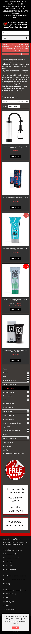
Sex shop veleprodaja (9, 594)
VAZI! (15, 627)
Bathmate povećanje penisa (11, 558)
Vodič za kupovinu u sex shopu (12, 550)
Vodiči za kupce (8, 562)
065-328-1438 (18, 4)
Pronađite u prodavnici (22, 101)
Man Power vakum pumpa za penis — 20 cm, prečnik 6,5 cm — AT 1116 (15, 146)
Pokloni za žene (8, 566)
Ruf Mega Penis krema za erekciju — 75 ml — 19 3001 (15, 300)
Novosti (5, 598)
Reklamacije (6, 584)
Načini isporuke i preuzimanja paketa (14, 590)
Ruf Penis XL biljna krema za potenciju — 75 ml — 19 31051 (15, 197)
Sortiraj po (5, 106)
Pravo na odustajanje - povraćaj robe (14, 580)
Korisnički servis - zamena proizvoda (14, 576)
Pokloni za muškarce (9, 570)
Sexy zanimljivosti (8, 602)
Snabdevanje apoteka (9, 609)
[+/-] (22, 106)
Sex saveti (6, 605)
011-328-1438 (16, 2)
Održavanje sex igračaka (10, 554)
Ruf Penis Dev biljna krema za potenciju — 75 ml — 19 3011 (15, 249)
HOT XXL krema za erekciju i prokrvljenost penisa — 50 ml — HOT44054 (15, 351)
